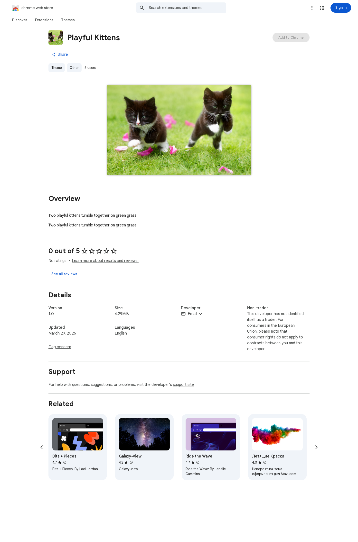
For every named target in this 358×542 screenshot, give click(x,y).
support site (183, 384)
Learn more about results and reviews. (105, 260)
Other (74, 67)
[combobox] (187, 8)
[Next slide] (316, 447)
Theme (56, 67)
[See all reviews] (64, 274)
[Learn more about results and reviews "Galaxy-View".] (131, 462)
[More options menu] (312, 8)
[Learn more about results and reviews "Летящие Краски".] (265, 462)
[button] (322, 8)
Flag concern (59, 347)
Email (192, 313)
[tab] (19, 20)
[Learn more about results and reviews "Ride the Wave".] (198, 462)
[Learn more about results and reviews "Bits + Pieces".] (64, 462)
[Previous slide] (42, 447)
